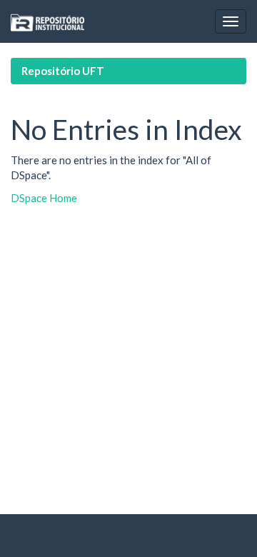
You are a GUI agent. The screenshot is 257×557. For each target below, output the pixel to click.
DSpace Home (44, 197)
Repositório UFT (62, 70)
